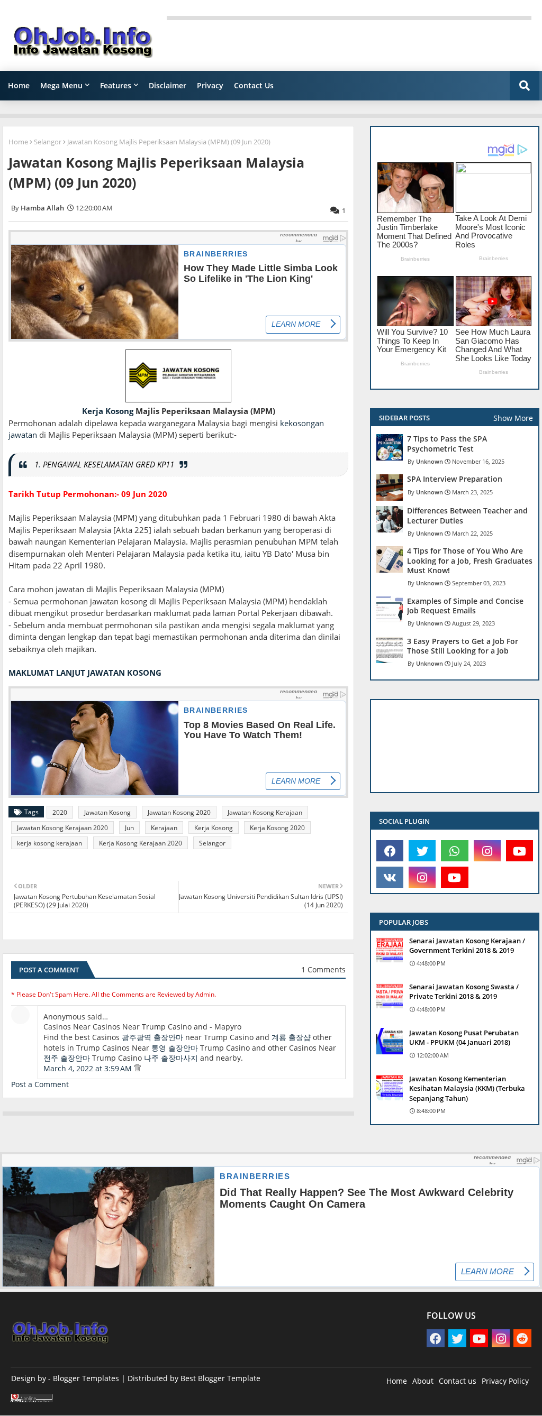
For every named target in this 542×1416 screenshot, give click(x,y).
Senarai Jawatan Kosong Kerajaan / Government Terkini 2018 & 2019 (467, 945)
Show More (513, 418)
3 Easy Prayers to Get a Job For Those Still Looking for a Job (462, 646)
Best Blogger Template (220, 1378)
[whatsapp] (454, 850)
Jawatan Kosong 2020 (179, 812)
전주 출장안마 (66, 1058)
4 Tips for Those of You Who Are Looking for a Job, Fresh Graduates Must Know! (469, 560)
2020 (59, 812)
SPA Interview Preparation (454, 479)
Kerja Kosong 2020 (277, 827)
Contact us (457, 1381)
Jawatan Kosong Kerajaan (265, 812)
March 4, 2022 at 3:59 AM (88, 1068)
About (422, 1381)
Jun (129, 827)
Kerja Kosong (107, 411)
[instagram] (487, 850)
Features (115, 85)
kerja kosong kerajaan (49, 843)
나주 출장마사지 (171, 1058)
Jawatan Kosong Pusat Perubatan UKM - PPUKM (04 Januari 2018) (464, 1037)
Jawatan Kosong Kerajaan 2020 (62, 827)
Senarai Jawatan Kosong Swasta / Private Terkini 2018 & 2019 (464, 991)
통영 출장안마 (174, 1048)
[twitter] (422, 850)
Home (19, 85)
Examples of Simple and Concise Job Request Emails (465, 605)
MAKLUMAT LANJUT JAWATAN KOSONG (84, 672)
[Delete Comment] (137, 1068)
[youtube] (519, 850)
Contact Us (254, 85)
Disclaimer (167, 85)
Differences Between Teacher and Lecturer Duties (467, 515)
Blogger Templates (86, 1378)
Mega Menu (61, 85)
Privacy (210, 85)
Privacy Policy (505, 1381)
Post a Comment (40, 1084)
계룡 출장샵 (291, 1037)
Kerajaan (164, 827)
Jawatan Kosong (107, 812)
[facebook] (389, 850)
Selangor (47, 141)
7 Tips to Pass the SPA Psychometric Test (447, 443)
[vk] (389, 877)
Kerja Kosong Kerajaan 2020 (140, 843)
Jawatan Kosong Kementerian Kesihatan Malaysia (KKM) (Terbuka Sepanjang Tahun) (467, 1088)
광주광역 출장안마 (152, 1037)
